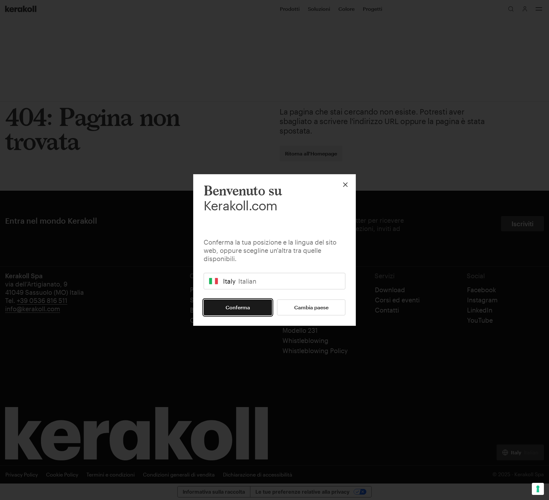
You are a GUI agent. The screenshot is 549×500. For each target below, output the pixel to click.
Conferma (238, 307)
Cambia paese (311, 307)
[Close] (345, 184)
